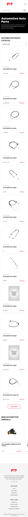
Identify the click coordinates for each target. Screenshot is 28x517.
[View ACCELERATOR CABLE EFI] (14, 382)
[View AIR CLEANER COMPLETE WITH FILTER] (12, 431)
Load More (14, 406)
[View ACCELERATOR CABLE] (14, 56)
